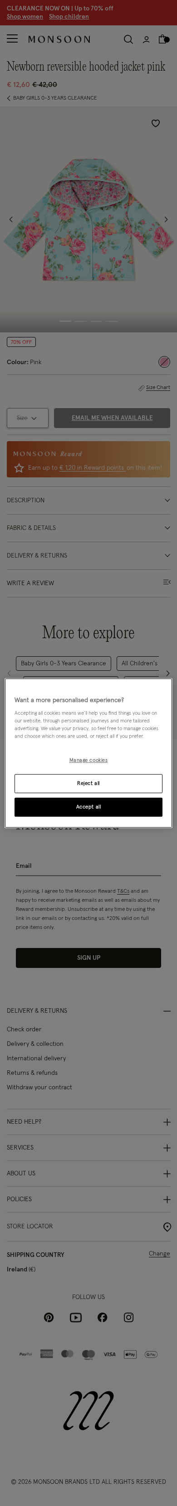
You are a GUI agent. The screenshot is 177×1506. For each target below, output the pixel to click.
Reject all (88, 783)
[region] (89, 753)
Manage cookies (88, 760)
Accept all (88, 806)
